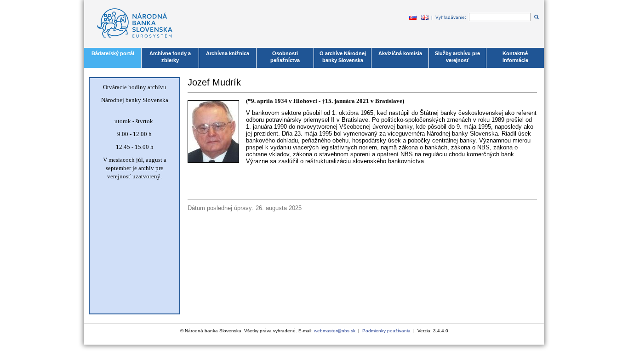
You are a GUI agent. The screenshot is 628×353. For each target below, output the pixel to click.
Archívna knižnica (227, 53)
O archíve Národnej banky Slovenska (343, 57)
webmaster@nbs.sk (334, 330)
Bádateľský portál (112, 53)
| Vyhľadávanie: (450, 17)
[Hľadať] (535, 17)
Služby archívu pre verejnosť (457, 57)
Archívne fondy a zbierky (170, 57)
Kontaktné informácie (515, 57)
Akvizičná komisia (400, 53)
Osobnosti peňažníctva (285, 57)
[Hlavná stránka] (130, 43)
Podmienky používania (386, 330)
